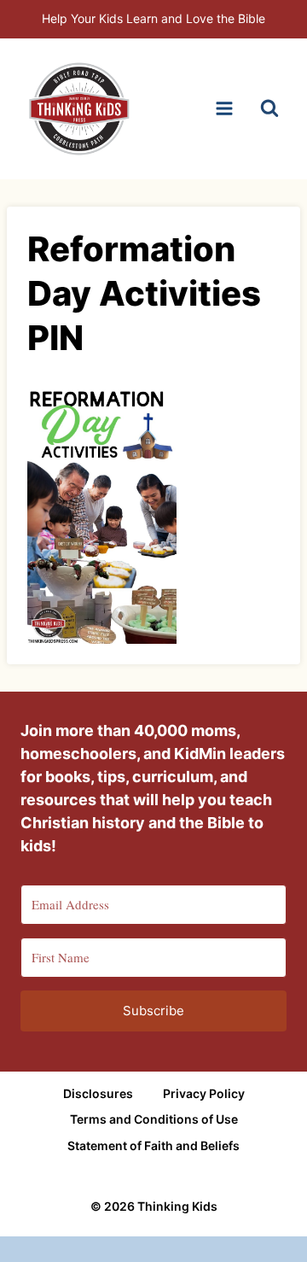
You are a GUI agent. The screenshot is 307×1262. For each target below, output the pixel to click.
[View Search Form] (269, 108)
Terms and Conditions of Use (154, 1119)
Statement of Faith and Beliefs (153, 1145)
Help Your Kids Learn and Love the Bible (153, 18)
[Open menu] (223, 109)
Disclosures (98, 1093)
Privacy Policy (204, 1093)
